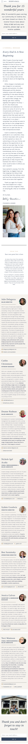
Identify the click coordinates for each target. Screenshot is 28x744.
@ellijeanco (20, 498)
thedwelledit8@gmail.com (9, 684)
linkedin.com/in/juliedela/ (9, 352)
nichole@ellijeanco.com (9, 498)
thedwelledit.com (7, 686)
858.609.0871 (21, 586)
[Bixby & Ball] (14, 1)
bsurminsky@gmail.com (9, 586)
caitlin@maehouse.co (8, 400)
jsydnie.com (19, 543)
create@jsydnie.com (8, 543)
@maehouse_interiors (8, 403)
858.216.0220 (6, 629)
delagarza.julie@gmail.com (9, 349)
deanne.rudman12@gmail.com (10, 448)
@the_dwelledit (18, 686)
